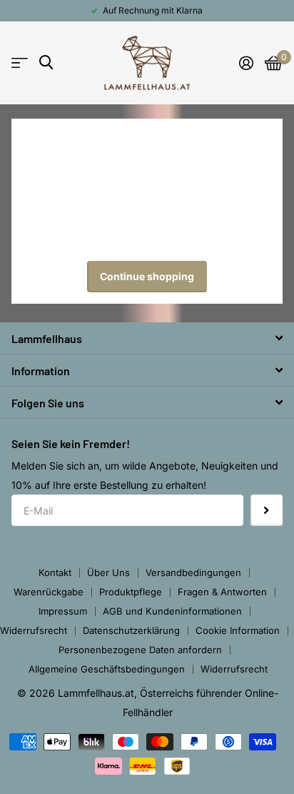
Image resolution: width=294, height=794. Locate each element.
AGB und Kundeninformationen (172, 611)
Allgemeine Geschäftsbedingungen (107, 669)
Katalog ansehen (19, 63)
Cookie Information (238, 630)
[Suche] (46, 62)
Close (147, 338)
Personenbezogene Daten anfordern (140, 649)
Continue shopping (147, 276)
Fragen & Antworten (222, 591)
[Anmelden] (246, 63)
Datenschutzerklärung (131, 630)
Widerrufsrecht (33, 630)
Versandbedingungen (193, 572)
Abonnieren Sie (266, 511)
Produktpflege (130, 591)
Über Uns (108, 572)
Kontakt (55, 572)
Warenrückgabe (48, 591)
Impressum (63, 611)
